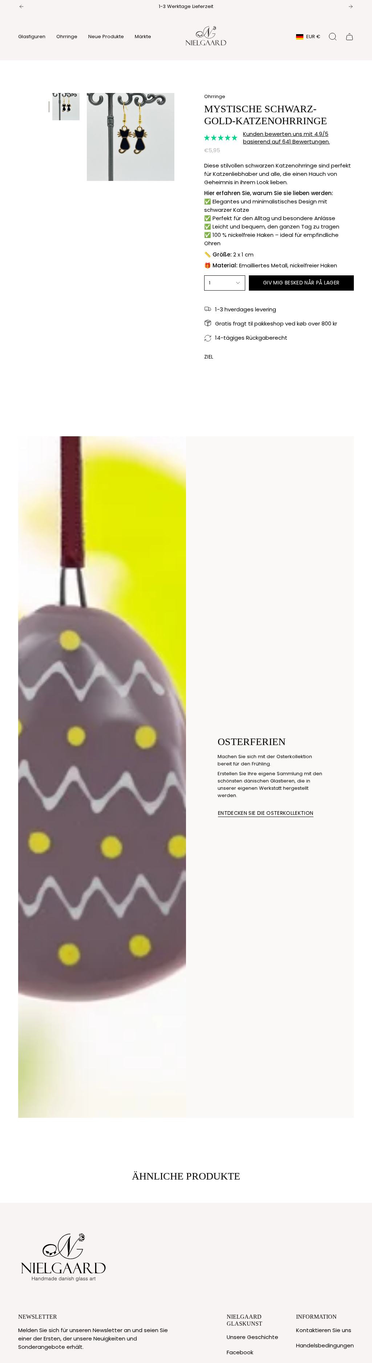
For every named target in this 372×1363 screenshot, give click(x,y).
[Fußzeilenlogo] (63, 1255)
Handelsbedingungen (325, 1345)
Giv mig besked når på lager (301, 282)
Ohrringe (214, 96)
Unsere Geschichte (252, 1337)
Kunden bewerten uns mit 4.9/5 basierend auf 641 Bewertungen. (286, 137)
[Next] (350, 6)
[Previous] (21, 6)
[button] (32, 36)
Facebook (240, 1352)
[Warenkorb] (349, 37)
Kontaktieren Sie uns (323, 1330)
